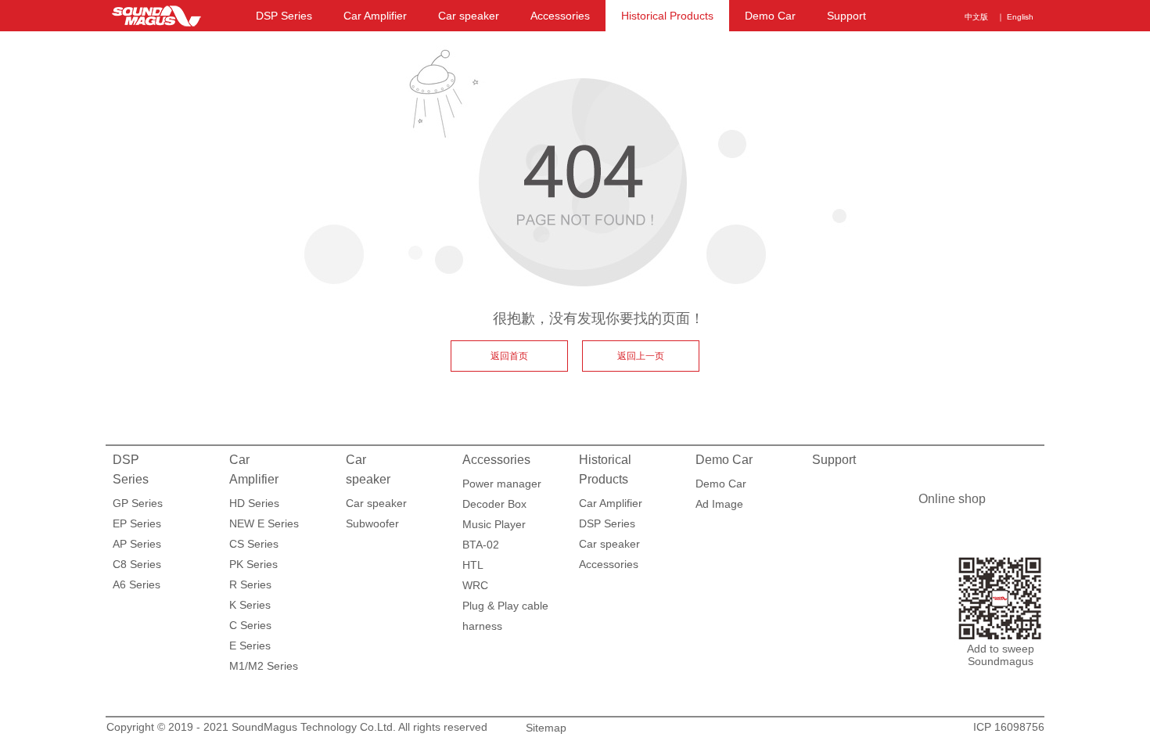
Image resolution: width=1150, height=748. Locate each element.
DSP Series (284, 15)
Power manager (501, 483)
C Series (250, 625)
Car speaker (468, 15)
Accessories (560, 15)
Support (846, 15)
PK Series (253, 564)
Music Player (494, 524)
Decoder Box (494, 504)
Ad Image (719, 504)
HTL (472, 565)
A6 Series (136, 584)
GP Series (138, 503)
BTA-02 (480, 544)
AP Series (137, 544)
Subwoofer (372, 523)
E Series (250, 645)
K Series (250, 605)
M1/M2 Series (263, 666)
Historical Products (667, 15)
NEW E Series (264, 523)
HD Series (254, 503)
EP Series (137, 523)
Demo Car (770, 15)
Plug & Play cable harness (505, 607)
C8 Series (137, 564)
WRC (475, 585)
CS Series (254, 544)
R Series (250, 584)
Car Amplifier (375, 15)
